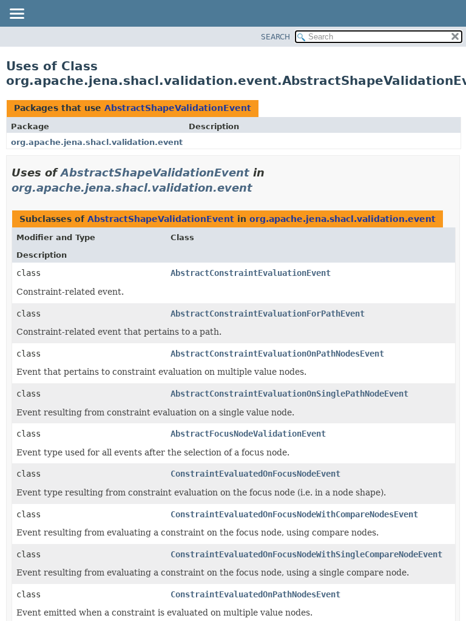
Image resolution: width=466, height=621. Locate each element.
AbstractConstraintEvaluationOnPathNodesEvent (277, 353)
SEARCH (275, 37)
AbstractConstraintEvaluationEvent (251, 273)
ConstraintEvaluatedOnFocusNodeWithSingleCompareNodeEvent (306, 554)
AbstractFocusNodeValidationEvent (248, 433)
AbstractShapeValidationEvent (177, 108)
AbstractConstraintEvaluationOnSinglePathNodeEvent (289, 393)
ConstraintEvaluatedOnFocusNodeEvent (255, 473)
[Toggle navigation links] (16, 14)
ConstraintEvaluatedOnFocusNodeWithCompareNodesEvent (294, 514)
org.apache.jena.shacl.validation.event (97, 142)
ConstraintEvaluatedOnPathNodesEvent (255, 594)
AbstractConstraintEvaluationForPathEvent (268, 313)
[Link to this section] (261, 187)
